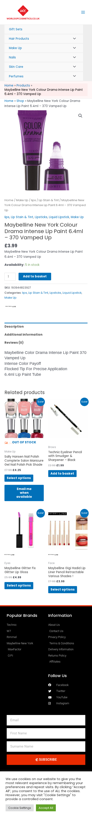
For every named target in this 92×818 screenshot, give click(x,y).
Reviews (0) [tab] (14, 343)
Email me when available (24, 493)
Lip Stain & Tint (49, 200)
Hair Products (19, 39)
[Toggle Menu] (73, 38)
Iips (33, 200)
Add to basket (35, 276)
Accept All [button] (46, 808)
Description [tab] (14, 326)
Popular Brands (22, 615)
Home (8, 101)
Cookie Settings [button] (19, 808)
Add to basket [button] (62, 473)
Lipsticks (41, 217)
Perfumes (16, 76)
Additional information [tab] (23, 335)
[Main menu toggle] (83, 12)
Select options (19, 478)
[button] (80, 116)
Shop (20, 101)
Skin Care (16, 67)
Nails (12, 57)
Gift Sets (15, 29)
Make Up (15, 48)
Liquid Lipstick (59, 217)
